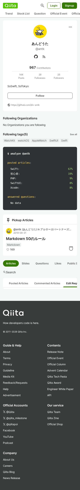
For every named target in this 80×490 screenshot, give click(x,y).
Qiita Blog (9, 471)
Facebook (9, 430)
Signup (69, 5)
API (49, 395)
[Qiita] (10, 5)
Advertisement (12, 395)
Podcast (8, 442)
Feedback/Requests (15, 382)
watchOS (23, 140)
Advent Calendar (57, 370)
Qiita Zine (53, 418)
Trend (9, 13)
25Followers (59, 76)
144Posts (21, 76)
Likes (58, 263)
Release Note (55, 351)
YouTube (8, 436)
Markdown (13, 244)
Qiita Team (53, 411)
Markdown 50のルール (26, 238)
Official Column (56, 364)
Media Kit (8, 376)
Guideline (8, 370)
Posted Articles (18, 283)
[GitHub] (36, 56)
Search (9, 272)
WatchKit (9, 140)
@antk (25, 229)
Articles (11, 263)
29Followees (40, 76)
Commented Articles (47, 283)
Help (6, 389)
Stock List (23, 13)
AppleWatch (39, 140)
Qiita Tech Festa (57, 376)
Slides (26, 263)
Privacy (7, 364)
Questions (42, 263)
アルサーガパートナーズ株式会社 (56, 229)
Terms (6, 358)
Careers (7, 465)
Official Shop (55, 424)
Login (53, 5)
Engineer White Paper (60, 389)
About (6, 351)
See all (73, 134)
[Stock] (71, 248)
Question (40, 13)
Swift (64, 140)
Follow (40, 95)
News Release (11, 478)
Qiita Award (54, 382)
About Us (8, 459)
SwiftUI (53, 140)
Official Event (58, 13)
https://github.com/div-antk (25, 105)
